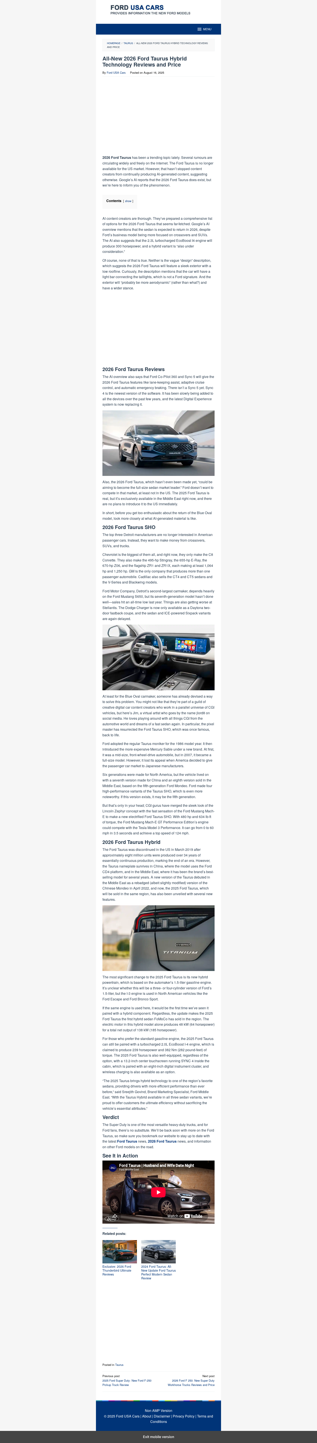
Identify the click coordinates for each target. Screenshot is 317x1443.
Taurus (119, 1365)
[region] (139, 117)
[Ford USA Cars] (158, 9)
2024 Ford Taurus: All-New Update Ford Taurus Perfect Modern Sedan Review (158, 1272)
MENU (207, 29)
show (128, 201)
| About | (146, 1416)
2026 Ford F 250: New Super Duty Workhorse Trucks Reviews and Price (191, 1380)
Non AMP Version (158, 1410)
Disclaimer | (163, 1416)
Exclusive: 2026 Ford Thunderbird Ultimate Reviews (116, 1270)
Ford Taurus (127, 1141)
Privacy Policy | (184, 1416)
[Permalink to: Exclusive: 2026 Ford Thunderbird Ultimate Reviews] (119, 1251)
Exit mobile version (158, 1437)
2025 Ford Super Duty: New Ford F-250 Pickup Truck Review (126, 1380)
